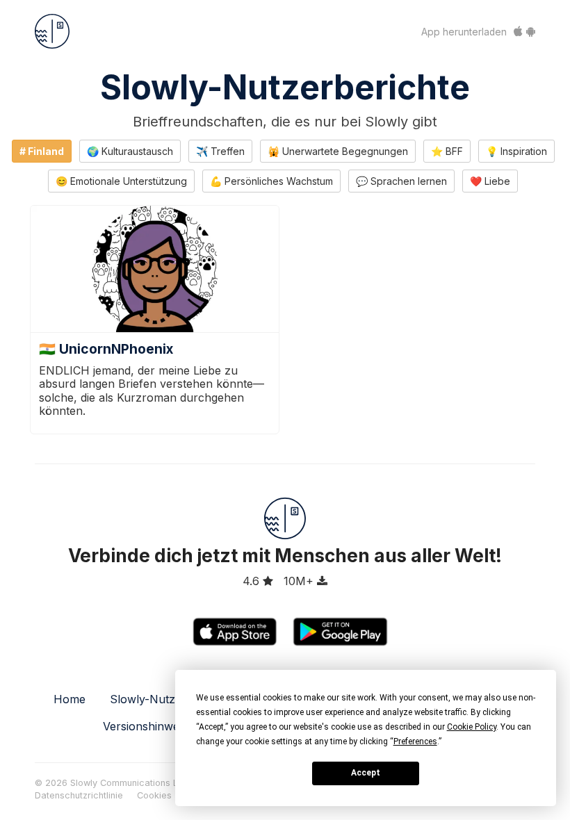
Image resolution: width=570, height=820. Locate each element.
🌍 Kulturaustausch (130, 151)
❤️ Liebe (490, 181)
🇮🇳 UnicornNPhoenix (106, 349)
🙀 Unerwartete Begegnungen (338, 151)
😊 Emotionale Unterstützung (121, 181)
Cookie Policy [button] (471, 727)
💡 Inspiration (516, 151)
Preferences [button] (415, 741)
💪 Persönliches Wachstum (271, 181)
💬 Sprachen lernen (401, 181)
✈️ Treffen (220, 151)
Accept (365, 773)
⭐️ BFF (447, 151)
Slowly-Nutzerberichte (285, 87)
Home (70, 699)
